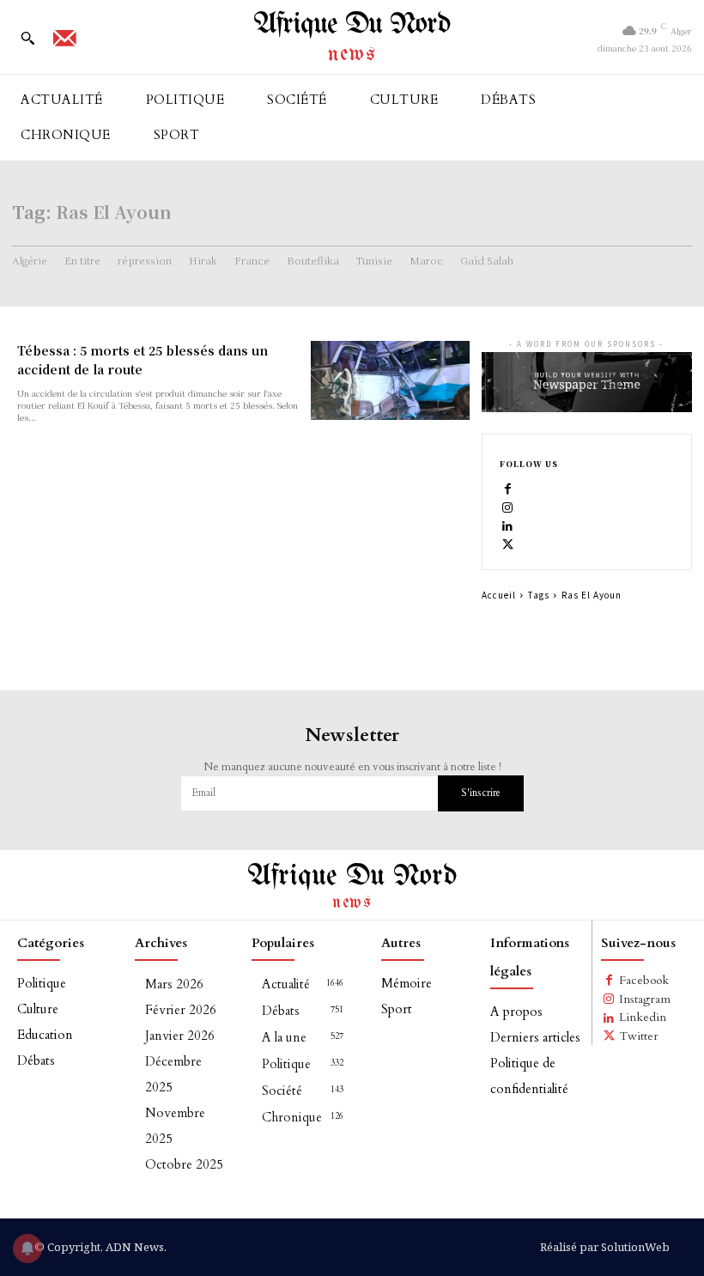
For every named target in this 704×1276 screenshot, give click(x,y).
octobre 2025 (184, 1164)
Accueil (499, 594)
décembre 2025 (173, 1074)
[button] (27, 37)
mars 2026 (174, 984)
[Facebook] (508, 488)
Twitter (638, 1036)
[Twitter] (508, 543)
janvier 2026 (180, 1035)
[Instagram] (508, 506)
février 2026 (180, 1009)
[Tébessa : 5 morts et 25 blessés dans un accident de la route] (390, 380)
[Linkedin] (508, 525)
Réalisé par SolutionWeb (605, 1247)
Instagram (645, 999)
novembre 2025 (175, 1125)
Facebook (644, 980)
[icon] (64, 43)
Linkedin (642, 1017)
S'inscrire (481, 792)
